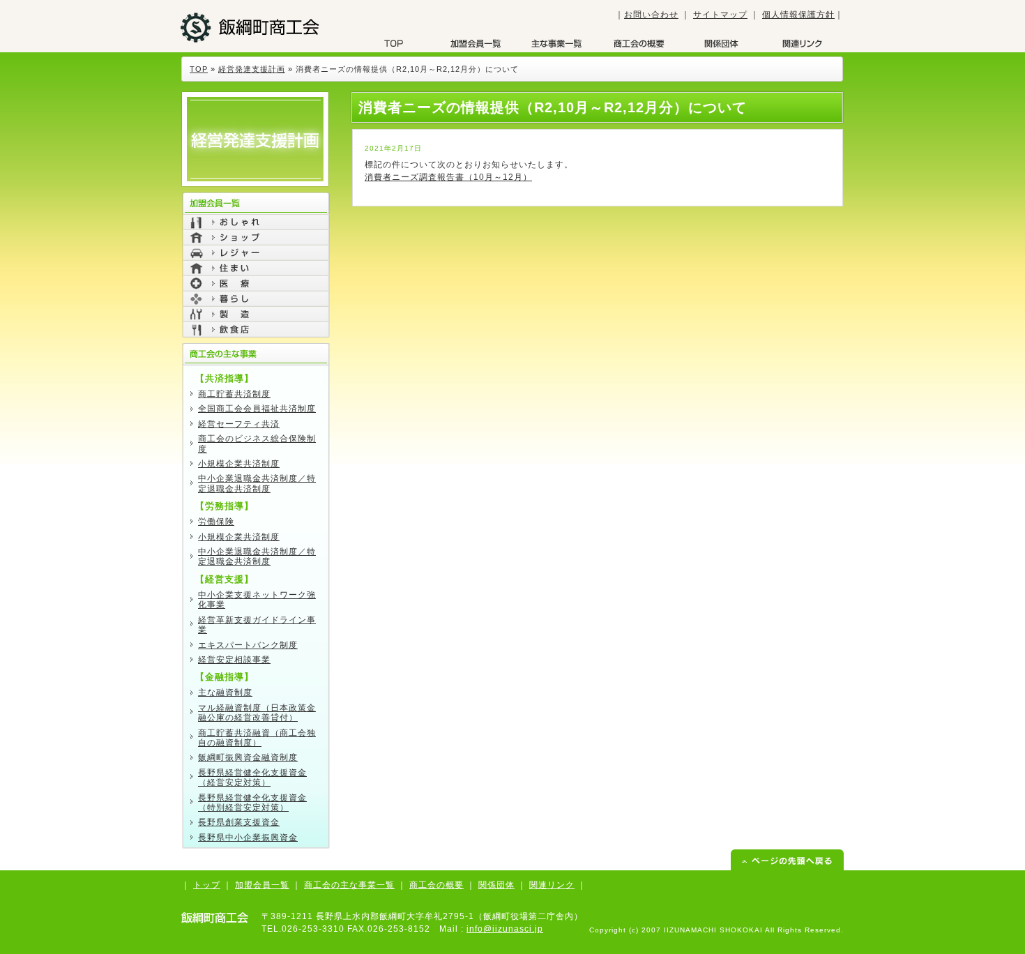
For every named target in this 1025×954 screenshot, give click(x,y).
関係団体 (720, 43)
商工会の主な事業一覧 (349, 885)
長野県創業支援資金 (239, 822)
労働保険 (216, 522)
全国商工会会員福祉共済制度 (257, 409)
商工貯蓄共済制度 (234, 394)
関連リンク (552, 885)
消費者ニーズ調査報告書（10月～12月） (448, 177)
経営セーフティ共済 (239, 424)
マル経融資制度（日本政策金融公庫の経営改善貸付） (257, 712)
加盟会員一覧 (475, 43)
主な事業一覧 (557, 43)
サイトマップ (720, 15)
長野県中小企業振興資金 (248, 837)
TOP (394, 43)
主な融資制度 (225, 692)
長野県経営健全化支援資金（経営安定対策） (252, 777)
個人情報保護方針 (798, 15)
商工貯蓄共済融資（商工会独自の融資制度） (257, 738)
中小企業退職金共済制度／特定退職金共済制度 (257, 483)
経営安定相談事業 (234, 660)
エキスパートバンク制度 (248, 645)
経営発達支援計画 (251, 69)
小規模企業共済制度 (239, 464)
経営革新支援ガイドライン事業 (257, 625)
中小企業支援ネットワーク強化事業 (257, 600)
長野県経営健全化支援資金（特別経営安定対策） (252, 802)
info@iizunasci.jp (504, 929)
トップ (206, 885)
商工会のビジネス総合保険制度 (257, 443)
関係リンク (801, 43)
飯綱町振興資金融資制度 (248, 757)
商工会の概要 (638, 43)
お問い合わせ (651, 15)
